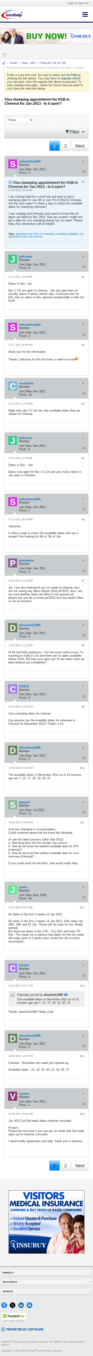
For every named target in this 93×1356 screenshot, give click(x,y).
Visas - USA (28, 63)
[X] (14, 1307)
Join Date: (25, 169)
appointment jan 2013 (27, 233)
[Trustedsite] (13, 1322)
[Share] (83, 171)
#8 (83, 645)
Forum (13, 63)
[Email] (30, 1307)
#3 (83, 345)
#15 (82, 1114)
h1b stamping (47, 233)
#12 (82, 907)
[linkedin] (22, 1307)
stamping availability (67, 233)
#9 (83, 706)
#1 (83, 181)
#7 (83, 580)
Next (80, 145)
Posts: (23, 172)
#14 (82, 1056)
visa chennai (35, 236)
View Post (65, 995)
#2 (83, 277)
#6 (83, 519)
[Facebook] (5, 1307)
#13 (82, 985)
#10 (82, 768)
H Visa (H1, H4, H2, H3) (53, 63)
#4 (83, 403)
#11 (82, 822)
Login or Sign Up (77, 3)
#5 (83, 458)
